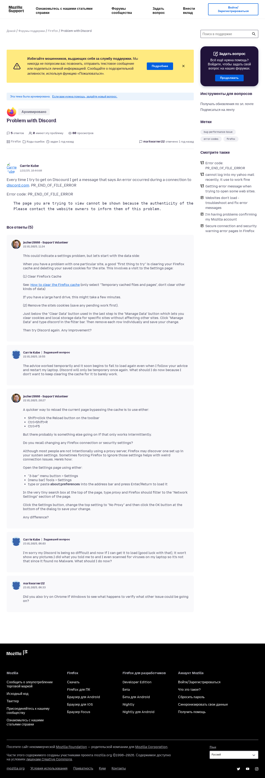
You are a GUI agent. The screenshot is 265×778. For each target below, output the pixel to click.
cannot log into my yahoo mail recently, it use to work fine (229, 177)
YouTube (247, 769)
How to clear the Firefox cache (55, 285)
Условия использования (48, 768)
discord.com (18, 185)
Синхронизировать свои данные (203, 704)
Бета (126, 690)
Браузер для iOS (80, 704)
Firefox (53, 31)
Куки (102, 768)
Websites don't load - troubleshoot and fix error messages (226, 203)
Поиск (254, 34)
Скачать (73, 682)
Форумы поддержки (31, 31)
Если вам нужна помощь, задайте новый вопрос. (84, 96)
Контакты (119, 768)
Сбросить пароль (191, 697)
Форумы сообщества (122, 11)
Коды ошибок (36, 141)
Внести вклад (189, 11)
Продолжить (229, 78)
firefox (231, 139)
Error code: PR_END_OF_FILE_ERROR (225, 165)
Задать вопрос (159, 11)
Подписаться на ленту (217, 110)
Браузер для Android (83, 697)
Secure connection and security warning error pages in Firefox (231, 228)
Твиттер (13, 701)
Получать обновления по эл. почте (227, 104)
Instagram (256, 769)
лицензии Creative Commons (49, 759)
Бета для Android (136, 697)
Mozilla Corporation (151, 747)
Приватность (83, 768)
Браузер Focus (78, 712)
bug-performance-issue (218, 132)
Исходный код (17, 694)
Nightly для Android (138, 712)
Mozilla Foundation (71, 747)
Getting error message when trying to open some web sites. (230, 188)
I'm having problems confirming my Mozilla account (231, 216)
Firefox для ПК (78, 690)
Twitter (238, 769)
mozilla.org (16, 768)
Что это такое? (189, 690)
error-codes (211, 139)
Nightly (128, 704)
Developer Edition (137, 682)
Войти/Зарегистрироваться (233, 9)
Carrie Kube (29, 166)
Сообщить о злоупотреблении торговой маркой (30, 684)
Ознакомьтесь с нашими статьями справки (64, 11)
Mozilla (17, 653)
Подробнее (160, 66)
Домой (11, 31)
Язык (213, 747)
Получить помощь (192, 712)
